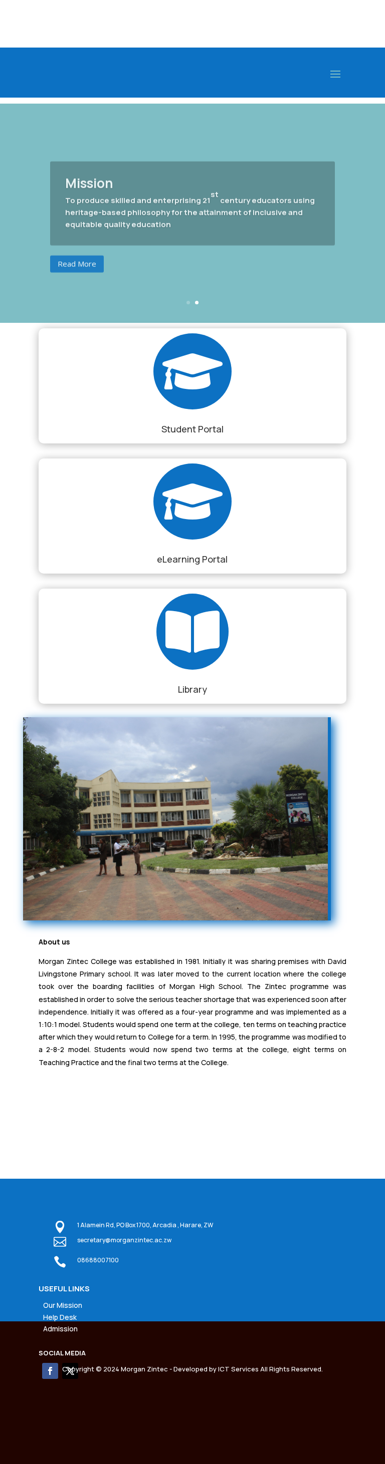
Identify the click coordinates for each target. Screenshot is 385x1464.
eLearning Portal (192, 559)
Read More (77, 260)
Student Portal (192, 429)
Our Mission (62, 1305)
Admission (60, 1328)
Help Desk (60, 1317)
